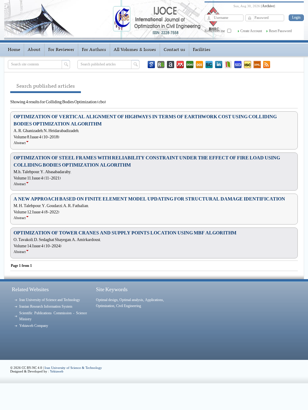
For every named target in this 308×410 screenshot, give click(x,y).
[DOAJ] (189, 64)
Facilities (202, 50)
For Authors (94, 50)
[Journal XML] (257, 64)
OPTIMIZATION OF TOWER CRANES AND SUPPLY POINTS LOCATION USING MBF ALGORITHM (125, 233)
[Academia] (170, 64)
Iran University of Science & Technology (73, 367)
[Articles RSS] (266, 64)
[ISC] (247, 64)
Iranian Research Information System (45, 306)
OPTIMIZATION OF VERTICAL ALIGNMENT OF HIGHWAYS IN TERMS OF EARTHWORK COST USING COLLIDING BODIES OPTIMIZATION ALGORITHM (145, 120)
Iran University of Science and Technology (49, 300)
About (34, 50)
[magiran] (228, 64)
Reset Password (280, 31)
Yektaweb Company (33, 326)
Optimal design (107, 300)
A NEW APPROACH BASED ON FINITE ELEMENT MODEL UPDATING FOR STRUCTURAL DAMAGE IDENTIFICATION (149, 199)
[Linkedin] (218, 64)
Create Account (251, 31)
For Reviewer (61, 50)
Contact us (174, 50)
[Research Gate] (161, 64)
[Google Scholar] (151, 64)
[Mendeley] (180, 64)
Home (14, 50)
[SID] (238, 64)
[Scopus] (209, 64)
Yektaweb (56, 371)
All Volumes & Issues (135, 50)
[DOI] (199, 64)
